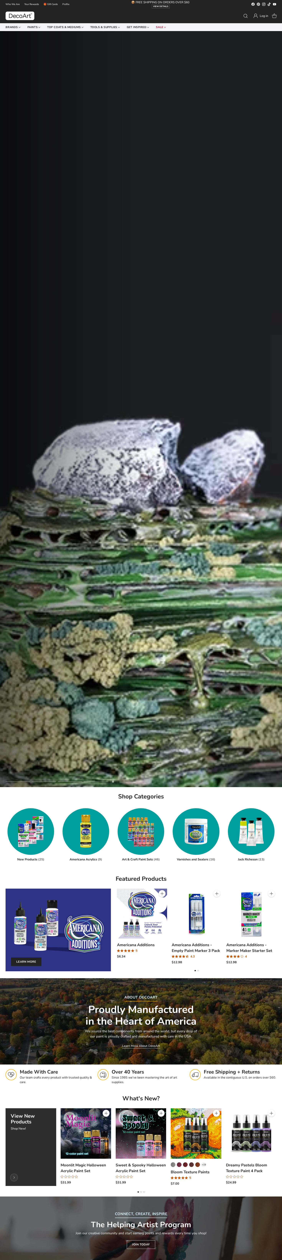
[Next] (275, 926)
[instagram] (264, 4)
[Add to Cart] (162, 893)
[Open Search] (245, 16)
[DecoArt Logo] (20, 16)
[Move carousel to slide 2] (44, 781)
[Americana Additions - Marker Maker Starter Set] (251, 914)
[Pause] (112, 781)
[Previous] (118, 926)
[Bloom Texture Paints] (196, 1133)
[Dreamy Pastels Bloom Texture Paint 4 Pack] (251, 1133)
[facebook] (253, 4)
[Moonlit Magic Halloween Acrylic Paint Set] (86, 1133)
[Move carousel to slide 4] (96, 781)
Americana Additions (136, 944)
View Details (160, 6)
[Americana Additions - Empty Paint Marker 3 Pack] (197, 914)
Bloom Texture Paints (190, 1172)
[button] (260, 16)
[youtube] (274, 4)
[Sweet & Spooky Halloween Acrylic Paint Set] (141, 1133)
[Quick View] (162, 902)
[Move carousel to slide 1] (18, 781)
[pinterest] (258, 4)
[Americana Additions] (142, 914)
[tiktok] (269, 4)
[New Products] (14, 1177)
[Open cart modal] (274, 16)
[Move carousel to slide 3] (70, 781)
